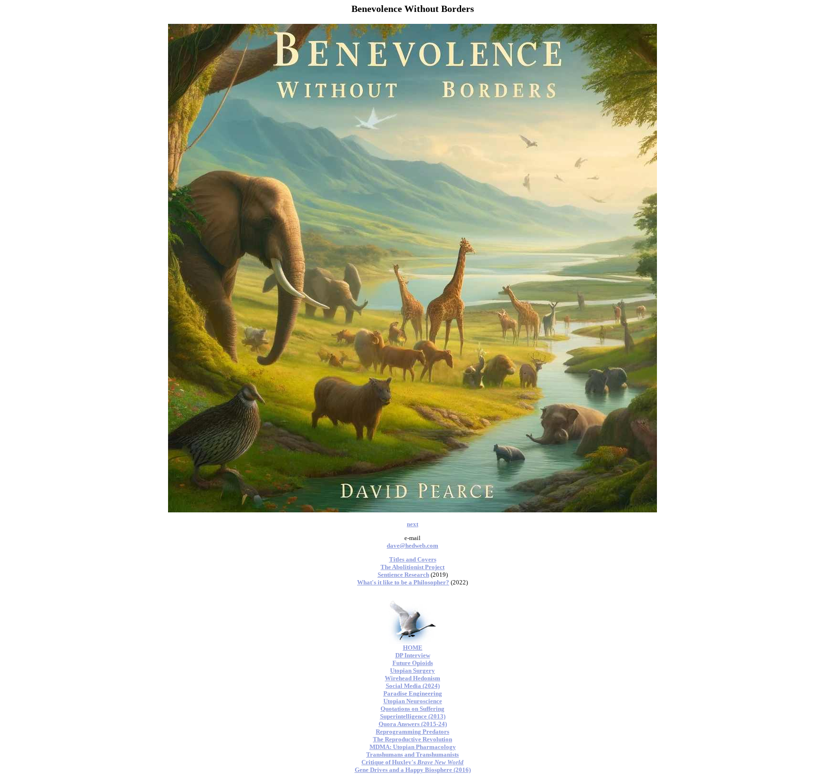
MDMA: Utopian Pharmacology (413, 746)
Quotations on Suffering (412, 708)
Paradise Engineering (412, 693)
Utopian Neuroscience (412, 701)
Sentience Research (403, 574)
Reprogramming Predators (412, 731)
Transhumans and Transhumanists (412, 754)
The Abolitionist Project (412, 567)
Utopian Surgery (412, 670)
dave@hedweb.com (412, 545)
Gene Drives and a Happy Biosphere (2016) (413, 769)
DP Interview (412, 655)
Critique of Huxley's (412, 762)
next (412, 524)
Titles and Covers (412, 559)
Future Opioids (412, 662)
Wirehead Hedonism (412, 678)
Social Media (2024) (413, 685)
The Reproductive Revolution (412, 739)
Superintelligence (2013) (412, 716)
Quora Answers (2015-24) (413, 724)
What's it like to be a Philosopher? (403, 582)
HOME (413, 647)
